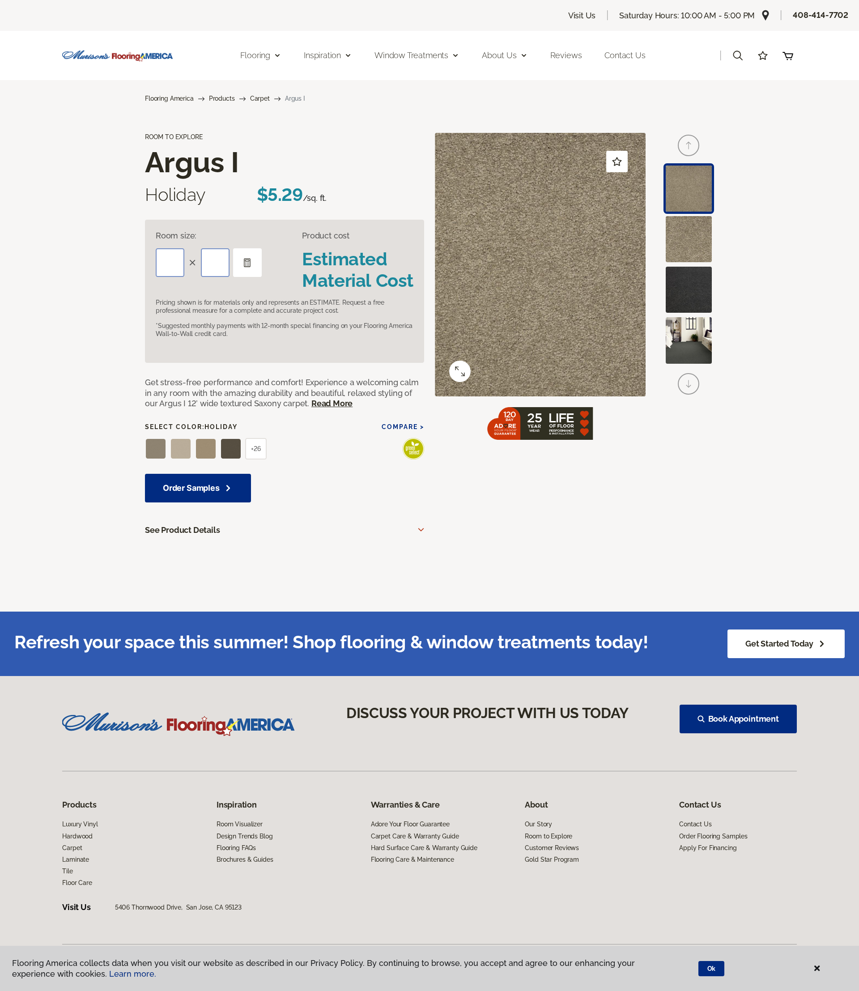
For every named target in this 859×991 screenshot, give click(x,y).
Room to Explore (548, 836)
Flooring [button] (255, 55)
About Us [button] (499, 55)
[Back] (688, 145)
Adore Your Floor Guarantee (410, 824)
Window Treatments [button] (411, 55)
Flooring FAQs (236, 847)
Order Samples (191, 488)
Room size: (176, 235)
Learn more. (132, 973)
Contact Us (624, 55)
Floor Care (77, 882)
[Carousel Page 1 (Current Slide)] (688, 188)
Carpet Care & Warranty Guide (415, 836)
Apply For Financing (707, 847)
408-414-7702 (820, 15)
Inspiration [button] (322, 55)
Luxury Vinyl (80, 824)
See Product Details (182, 530)
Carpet (260, 98)
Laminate (75, 859)
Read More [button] (332, 403)
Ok (711, 968)
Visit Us (582, 15)
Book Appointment (743, 718)
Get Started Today (779, 643)
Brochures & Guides (245, 859)
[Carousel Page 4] (688, 340)
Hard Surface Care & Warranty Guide (424, 847)
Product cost (325, 235)
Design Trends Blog (244, 836)
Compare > (403, 426)
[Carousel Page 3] (688, 289)
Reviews (566, 55)
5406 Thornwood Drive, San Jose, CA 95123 (178, 907)
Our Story (538, 824)
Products (222, 98)
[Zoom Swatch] (460, 371)
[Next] (688, 384)
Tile (67, 871)
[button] (738, 55)
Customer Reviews (552, 847)
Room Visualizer (240, 824)
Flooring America (169, 98)
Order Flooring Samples (713, 836)
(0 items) (787, 55)
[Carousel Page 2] (688, 239)
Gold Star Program (552, 859)
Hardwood (77, 836)
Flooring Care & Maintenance (412, 859)
